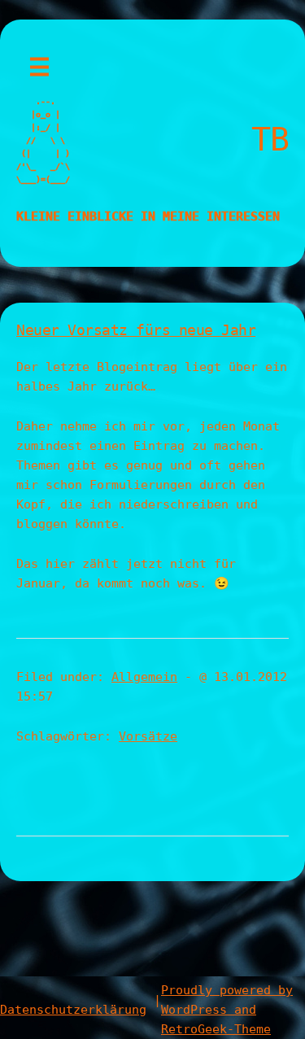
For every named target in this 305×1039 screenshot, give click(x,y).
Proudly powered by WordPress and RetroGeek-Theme (227, 1010)
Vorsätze (148, 736)
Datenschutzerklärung (73, 1009)
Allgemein (144, 677)
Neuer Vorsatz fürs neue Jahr (135, 329)
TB (270, 139)
